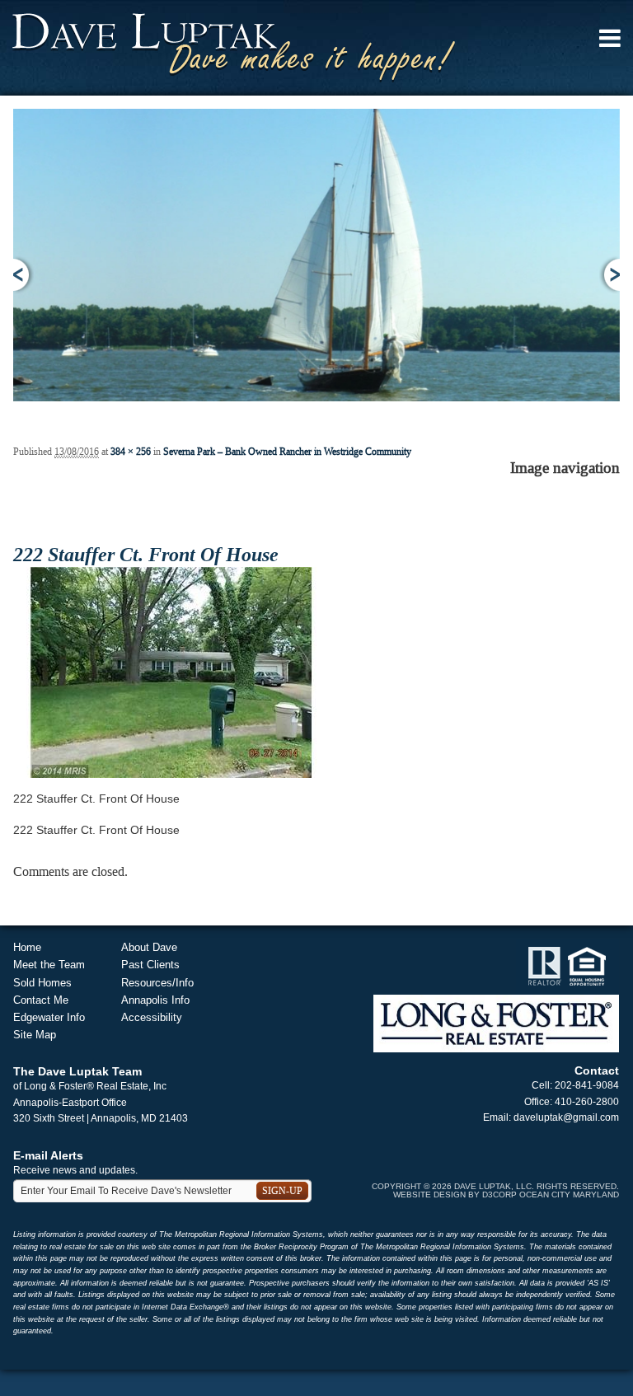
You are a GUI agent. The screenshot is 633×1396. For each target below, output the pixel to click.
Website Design (429, 1194)
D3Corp (499, 1194)
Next (609, 274)
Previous (23, 274)
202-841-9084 (587, 1085)
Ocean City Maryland (569, 1194)
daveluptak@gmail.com (566, 1117)
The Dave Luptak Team (77, 1071)
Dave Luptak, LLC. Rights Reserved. (536, 1186)
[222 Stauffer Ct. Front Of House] (171, 671)
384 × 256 (130, 451)
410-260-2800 (587, 1102)
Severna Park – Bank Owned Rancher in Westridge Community (287, 451)
